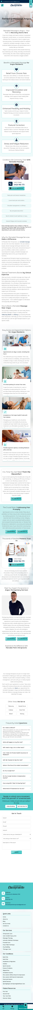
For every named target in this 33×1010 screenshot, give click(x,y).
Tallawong (4, 314)
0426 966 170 (19, 184)
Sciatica (5, 963)
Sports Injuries (6, 966)
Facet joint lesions (7, 979)
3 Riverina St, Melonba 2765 (12, 894)
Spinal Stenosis (7, 981)
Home (4, 917)
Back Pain (5, 957)
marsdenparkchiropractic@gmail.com (11, 1)
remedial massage (25, 242)
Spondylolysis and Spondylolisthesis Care (14, 983)
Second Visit (6, 993)
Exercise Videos (7, 998)
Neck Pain (5, 959)
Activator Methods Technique (10, 940)
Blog (4, 921)
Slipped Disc (6, 970)
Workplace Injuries (8, 972)
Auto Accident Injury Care (9, 936)
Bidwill (9, 314)
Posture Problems (7, 968)
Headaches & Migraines (9, 961)
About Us (5, 919)
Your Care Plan (7, 996)
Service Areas (6, 923)
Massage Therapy (8, 938)
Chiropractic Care (7, 933)
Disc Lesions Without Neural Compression (14, 975)
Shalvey (16, 314)
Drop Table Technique (8, 944)
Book (16, 688)
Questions (23, 723)
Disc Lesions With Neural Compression (13, 977)
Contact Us (6, 926)
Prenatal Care (6, 942)
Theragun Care (7, 949)
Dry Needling (6, 947)
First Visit (5, 991)
